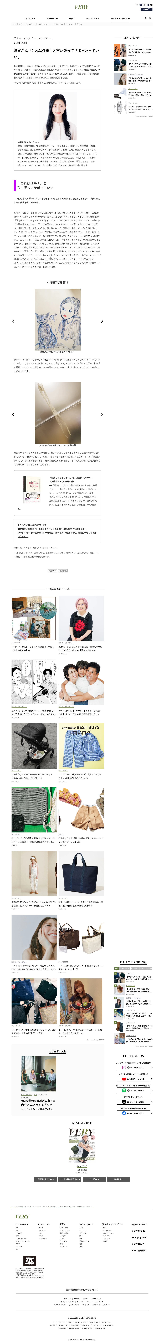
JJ (54, 1322)
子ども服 (63, 1236)
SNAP (18, 1244)
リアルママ (63, 1246)
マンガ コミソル (99, 1325)
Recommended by (92, 1039)
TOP (13, 1207)
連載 (20, 24)
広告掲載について (60, 1305)
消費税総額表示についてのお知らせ (82, 1290)
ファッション (29, 18)
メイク (41, 1228)
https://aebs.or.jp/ (37, 1277)
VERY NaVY (138, 1244)
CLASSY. (62, 1322)
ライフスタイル (93, 18)
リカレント (70, 24)
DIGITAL (77, 1299)
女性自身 (52, 1325)
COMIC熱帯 (74, 1325)
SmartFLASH (63, 1325)
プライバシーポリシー (84, 1302)
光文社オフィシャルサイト (101, 1305)
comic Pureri (86, 1325)
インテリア (82, 1230)
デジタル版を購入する (69, 1179)
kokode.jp (62, 1328)
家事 (80, 1238)
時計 (17, 1249)
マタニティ (19, 1246)
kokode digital (100, 1328)
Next (102, 321)
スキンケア (42, 1230)
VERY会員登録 (139, 1250)
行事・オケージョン (22, 1241)
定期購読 (117, 1179)
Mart (84, 1322)
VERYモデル (58, 24)
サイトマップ (99, 1302)
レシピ (81, 1228)
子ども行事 (63, 1241)
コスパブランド (21, 1238)
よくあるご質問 (74, 1305)
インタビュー (30, 24)
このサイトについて (67, 1302)
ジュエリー (19, 1233)
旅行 (80, 1236)
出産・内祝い (64, 1233)
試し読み (93, 1179)
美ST (91, 1322)
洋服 (17, 1236)
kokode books (87, 1328)
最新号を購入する (45, 1179)
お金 (80, 1244)
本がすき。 (110, 1325)
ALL (14, 24)
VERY (70, 1322)
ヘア (40, 1233)
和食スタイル (106, 1322)
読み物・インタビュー (120, 18)
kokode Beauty (74, 1328)
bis (97, 1322)
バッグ (18, 1230)
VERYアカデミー (44, 24)
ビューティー (52, 18)
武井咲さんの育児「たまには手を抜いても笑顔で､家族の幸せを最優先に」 (52, 529)
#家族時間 (53, 571)
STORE (85, 1299)
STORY (77, 1322)
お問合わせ (85, 1305)
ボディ (41, 1236)
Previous (13, 321)
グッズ (62, 1238)
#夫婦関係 (63, 571)
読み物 (79, 24)
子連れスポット (65, 1230)
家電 (80, 1246)
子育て (72, 18)
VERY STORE (138, 1231)
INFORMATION (96, 1299)
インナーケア (43, 1238)
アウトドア (82, 1233)
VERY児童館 (64, 1228)
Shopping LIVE (139, 1237)
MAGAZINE (67, 1299)
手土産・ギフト (84, 1241)
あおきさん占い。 (140, 1224)
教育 (61, 1244)
